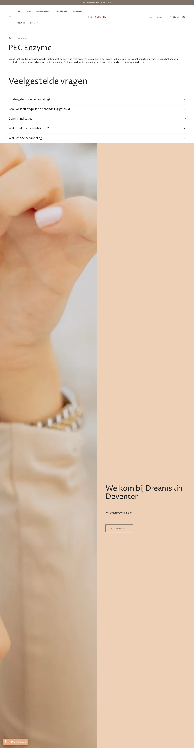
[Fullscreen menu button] (10, 17)
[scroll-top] (188, 742)
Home (10, 38)
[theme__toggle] (151, 17)
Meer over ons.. (119, 528)
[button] (161, 17)
